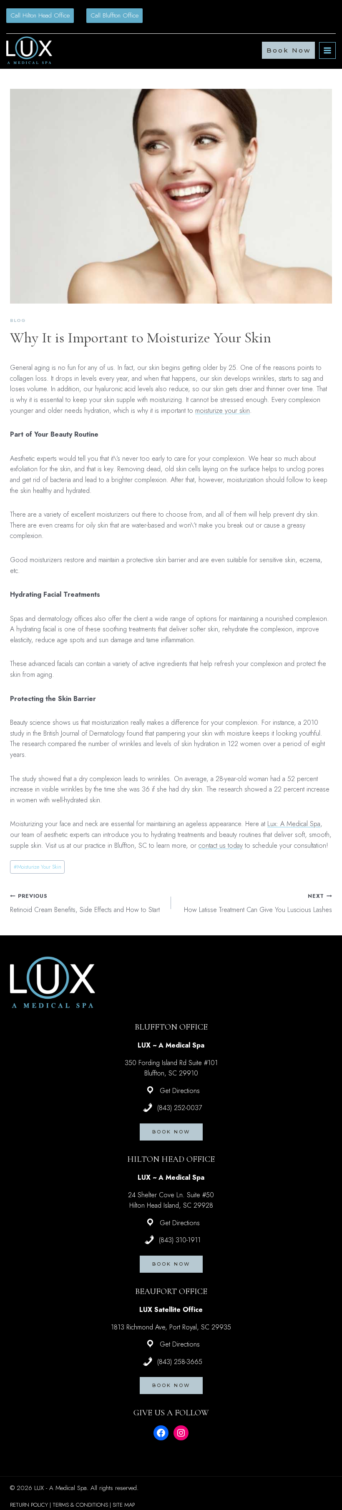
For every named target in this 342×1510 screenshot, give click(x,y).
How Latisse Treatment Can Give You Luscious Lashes (258, 903)
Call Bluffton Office (114, 15)
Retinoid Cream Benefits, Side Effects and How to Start (85, 903)
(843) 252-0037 (179, 1108)
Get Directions (180, 1090)
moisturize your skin (222, 410)
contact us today (221, 845)
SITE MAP (124, 1505)
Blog (17, 320)
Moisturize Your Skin (37, 867)
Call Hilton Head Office (40, 15)
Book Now (289, 50)
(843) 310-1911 (180, 1240)
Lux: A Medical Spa (293, 824)
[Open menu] (327, 50)
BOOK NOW (171, 1132)
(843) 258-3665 (179, 1362)
